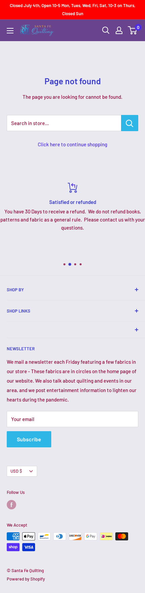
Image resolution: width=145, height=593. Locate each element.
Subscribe (29, 439)
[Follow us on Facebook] (11, 504)
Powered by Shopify (26, 579)
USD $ (16, 471)
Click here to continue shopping (72, 144)
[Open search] (106, 30)
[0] (132, 30)
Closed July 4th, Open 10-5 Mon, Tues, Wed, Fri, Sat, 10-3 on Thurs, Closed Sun (72, 9)
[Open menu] (10, 30)
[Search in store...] (129, 123)
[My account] (119, 30)
